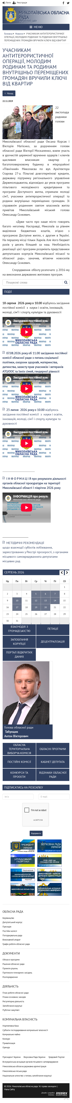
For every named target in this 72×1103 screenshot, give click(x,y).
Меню (38, 27)
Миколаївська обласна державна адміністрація (24, 1066)
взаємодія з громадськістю (19, 629)
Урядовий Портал (56, 1057)
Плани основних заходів (14, 997)
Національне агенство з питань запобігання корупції (27, 1075)
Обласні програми (11, 959)
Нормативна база (11, 1025)
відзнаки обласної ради (52, 775)
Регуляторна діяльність (13, 1001)
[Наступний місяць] (67, 572)
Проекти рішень (10, 968)
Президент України (12, 1057)
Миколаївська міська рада (15, 1071)
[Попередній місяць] (61, 572)
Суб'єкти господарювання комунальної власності (25, 1030)
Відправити (36, 833)
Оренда (6, 1047)
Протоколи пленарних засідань (17, 972)
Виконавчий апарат (11, 939)
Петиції (53, 629)
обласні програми (53, 749)
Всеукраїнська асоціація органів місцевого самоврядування (30, 1061)
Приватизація (9, 1043)
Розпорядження (10, 977)
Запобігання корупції (12, 1005)
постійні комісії (19, 762)
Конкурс (6, 1038)
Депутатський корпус (12, 922)
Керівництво (8, 918)
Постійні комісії (10, 931)
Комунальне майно (11, 1034)
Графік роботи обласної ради (16, 944)
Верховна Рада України (34, 1057)
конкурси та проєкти (19, 775)
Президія (7, 926)
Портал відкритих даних (19, 655)
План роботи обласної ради (16, 992)
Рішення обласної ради (13, 964)
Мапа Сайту (9, 1089)
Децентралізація (53, 641)
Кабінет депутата (53, 762)
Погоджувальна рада (12, 935)
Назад (9, 93)
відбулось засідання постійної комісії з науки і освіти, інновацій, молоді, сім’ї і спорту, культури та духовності (32, 416)
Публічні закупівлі (11, 1010)
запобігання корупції (19, 642)
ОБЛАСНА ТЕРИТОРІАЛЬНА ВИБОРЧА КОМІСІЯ (19, 749)
